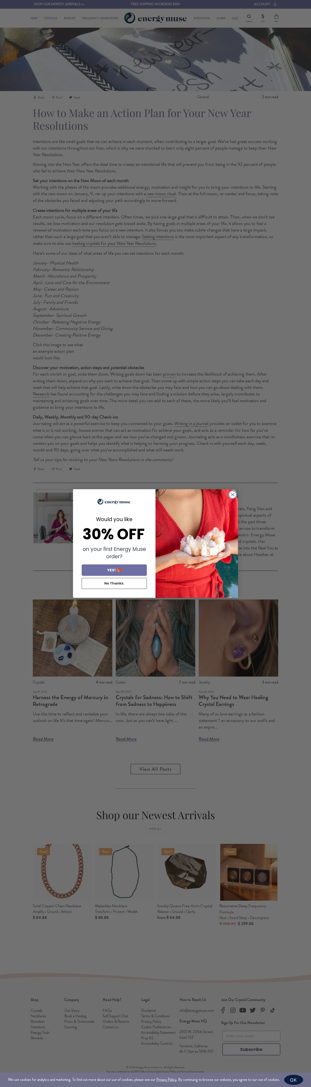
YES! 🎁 (114, 570)
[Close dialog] (232, 494)
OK (293, 1079)
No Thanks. (114, 583)
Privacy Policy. (166, 1079)
